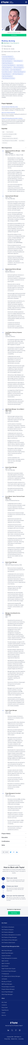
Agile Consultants (6, 963)
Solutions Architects (6, 955)
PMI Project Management (7, 67)
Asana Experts (5, 966)
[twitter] (10, 852)
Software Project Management (19, 71)
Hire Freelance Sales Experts (8, 942)
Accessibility (21, 1039)
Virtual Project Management (7, 56)
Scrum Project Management (16, 69)
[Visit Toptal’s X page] (12, 1030)
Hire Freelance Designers (7, 929)
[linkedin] (16, 852)
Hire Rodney (14, 35)
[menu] (26, 2)
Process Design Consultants (8, 986)
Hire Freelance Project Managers (9, 937)
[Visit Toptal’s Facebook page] (16, 1030)
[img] (10, 43)
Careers (3, 1012)
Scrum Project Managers (7, 992)
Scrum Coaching (5, 69)
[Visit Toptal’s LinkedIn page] (8, 1030)
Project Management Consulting (8, 78)
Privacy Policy (7, 1039)
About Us (4, 1015)
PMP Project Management (18, 67)
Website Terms (14, 1039)
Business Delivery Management (8, 58)
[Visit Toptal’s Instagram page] (19, 1030)
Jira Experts (4, 979)
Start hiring (14, 913)
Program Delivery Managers (8, 989)
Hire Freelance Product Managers (9, 940)
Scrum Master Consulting (7, 71)
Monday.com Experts (6, 981)
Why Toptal (4, 1002)
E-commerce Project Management (8, 65)
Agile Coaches (5, 961)
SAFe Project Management (17, 74)
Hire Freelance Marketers (7, 932)
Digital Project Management (7, 63)
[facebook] (13, 852)
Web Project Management (7, 60)
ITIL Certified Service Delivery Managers (11, 976)
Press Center (5, 1007)
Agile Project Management (7, 76)
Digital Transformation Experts (8, 968)
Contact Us (4, 1005)
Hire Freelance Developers (8, 927)
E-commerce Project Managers (9, 971)
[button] (14, 148)
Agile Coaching (20, 65)
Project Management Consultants (9, 958)
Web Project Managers (7, 950)
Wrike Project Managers (7, 994)
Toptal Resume (5, 1010)
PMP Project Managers (7, 984)
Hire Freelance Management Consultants (11, 934)
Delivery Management (18, 60)
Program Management (6, 74)
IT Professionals (5, 973)
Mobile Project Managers (7, 953)
